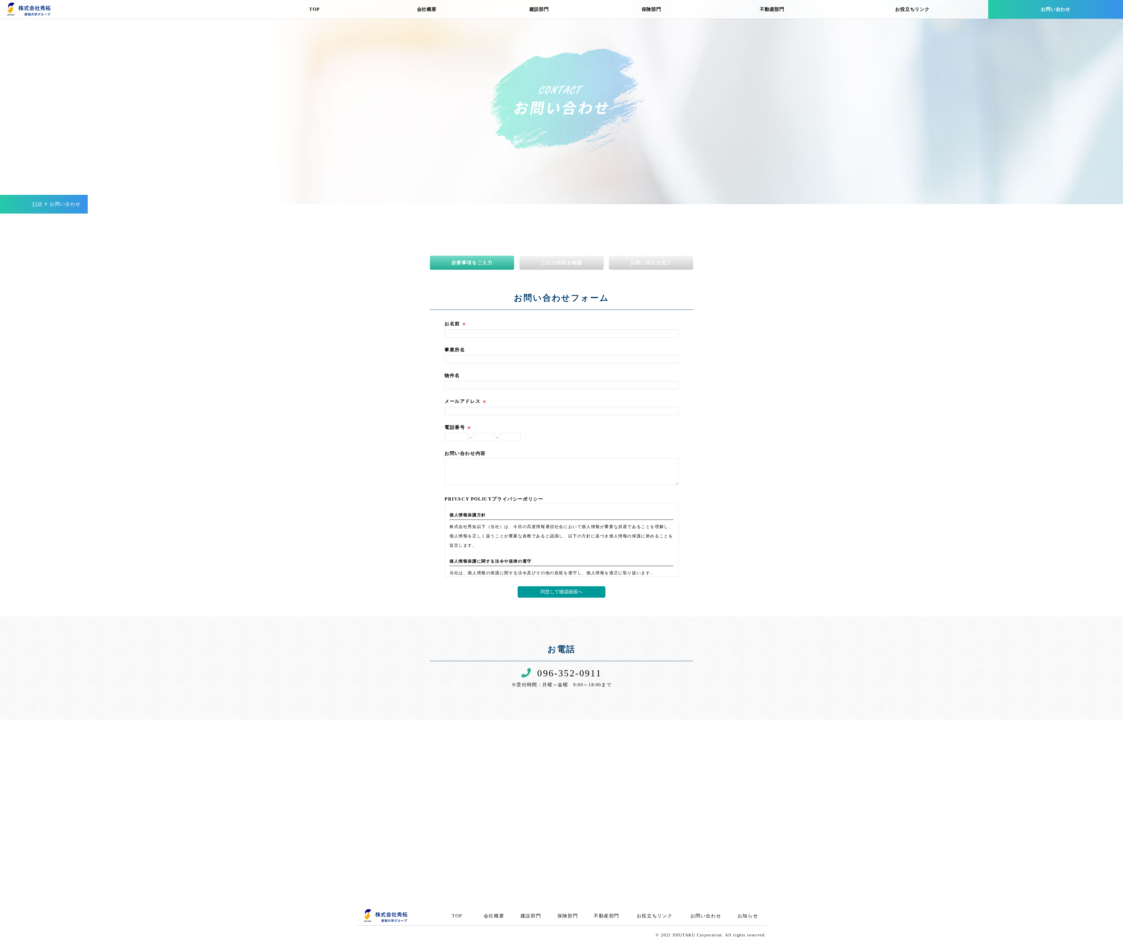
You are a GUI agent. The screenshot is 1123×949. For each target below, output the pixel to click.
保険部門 (651, 9)
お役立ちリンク (912, 9)
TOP (314, 9)
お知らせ (748, 915)
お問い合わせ (1055, 9)
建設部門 (539, 9)
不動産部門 (772, 9)
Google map (605, 831)
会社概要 (427, 9)
